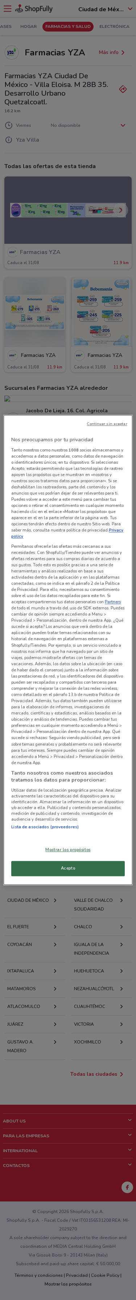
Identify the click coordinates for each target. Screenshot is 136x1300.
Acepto (68, 868)
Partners (113, 602)
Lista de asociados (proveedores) (45, 827)
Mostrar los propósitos (68, 850)
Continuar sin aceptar (107, 423)
